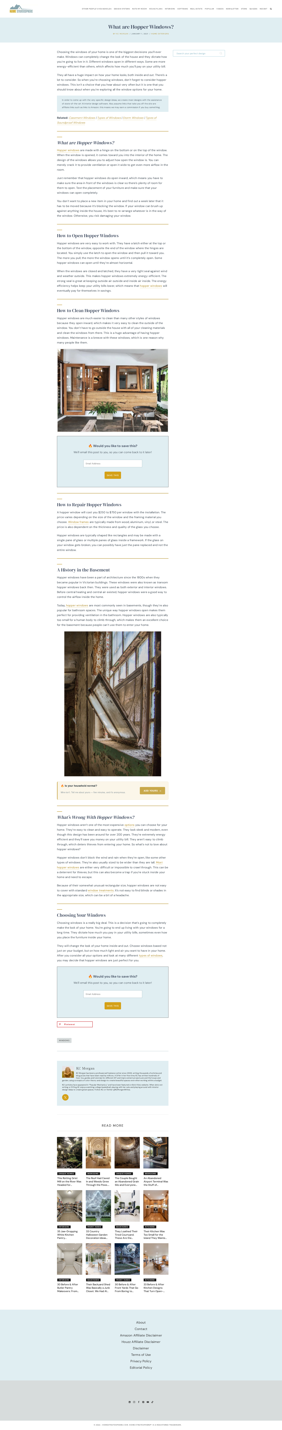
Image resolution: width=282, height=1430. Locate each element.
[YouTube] (148, 1402)
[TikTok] (152, 1402)
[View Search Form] (271, 9)
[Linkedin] (129, 1402)
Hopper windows (68, 150)
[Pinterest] (143, 1402)
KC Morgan (122, 34)
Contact (141, 1329)
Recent (263, 9)
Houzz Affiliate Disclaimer (141, 1342)
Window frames (78, 522)
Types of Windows (109, 118)
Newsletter (232, 9)
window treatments (101, 890)
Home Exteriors (160, 34)
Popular (209, 9)
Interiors (170, 9)
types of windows (151, 955)
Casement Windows (82, 118)
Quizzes (253, 9)
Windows (64, 1040)
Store (244, 9)
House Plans (155, 9)
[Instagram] (134, 1402)
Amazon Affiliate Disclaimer (141, 1335)
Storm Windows (133, 118)
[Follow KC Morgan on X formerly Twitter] (65, 1097)
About (141, 1322)
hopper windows (151, 286)
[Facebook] (139, 1402)
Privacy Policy (140, 1361)
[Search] (221, 53)
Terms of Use (141, 1355)
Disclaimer (141, 1348)
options (130, 825)
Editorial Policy (141, 1367)
